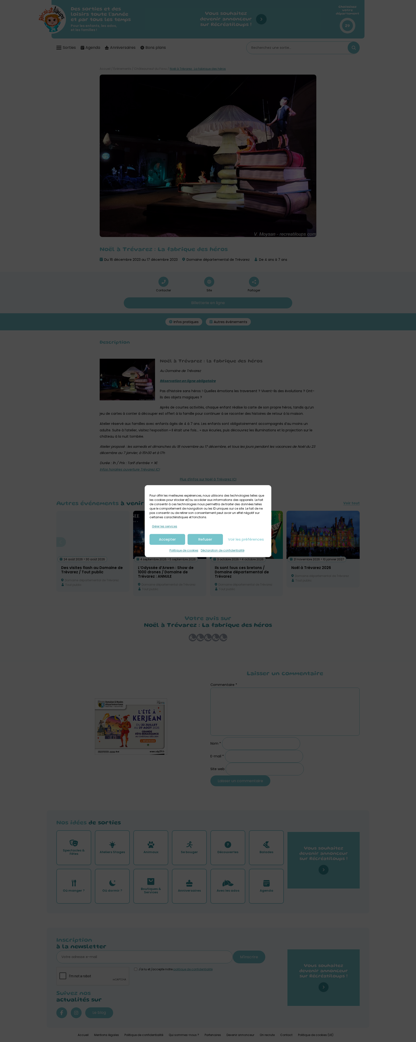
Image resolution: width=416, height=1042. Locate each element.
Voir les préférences (246, 539)
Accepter (167, 539)
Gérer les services (164, 526)
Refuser (205, 539)
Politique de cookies (183, 551)
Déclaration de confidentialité (222, 551)
